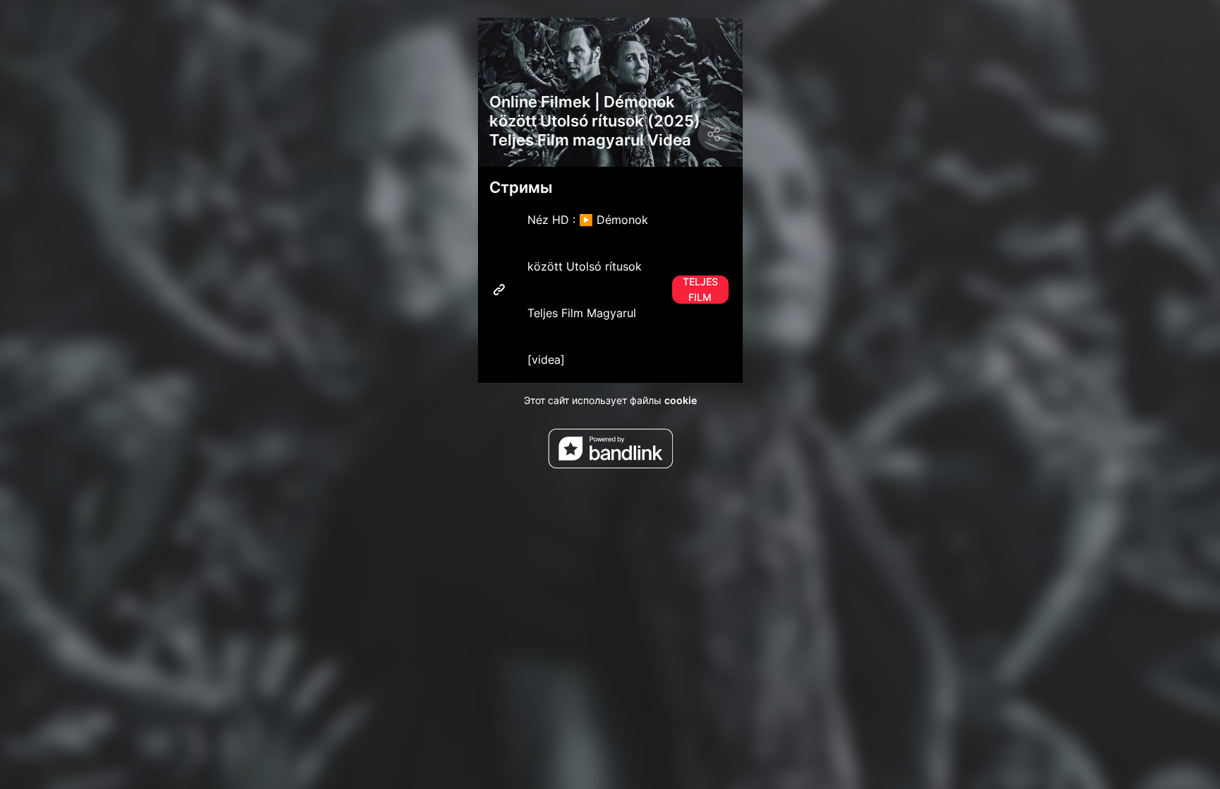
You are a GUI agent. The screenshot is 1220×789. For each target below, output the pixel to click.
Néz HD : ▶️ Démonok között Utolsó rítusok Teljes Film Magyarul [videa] (622, 290)
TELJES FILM (700, 289)
